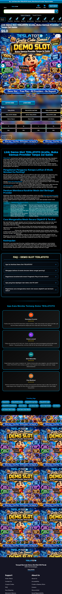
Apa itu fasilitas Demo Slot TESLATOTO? (18, 264)
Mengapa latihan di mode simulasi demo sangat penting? (25, 270)
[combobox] (29, 11)
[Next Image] (59, 65)
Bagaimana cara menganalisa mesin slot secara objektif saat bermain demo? (29, 289)
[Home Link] (15, 7)
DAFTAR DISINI (9, 103)
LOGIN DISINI (27, 103)
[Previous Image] (3, 65)
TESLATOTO (6, 158)
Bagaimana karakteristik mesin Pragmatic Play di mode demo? (27, 276)
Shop (5, 7)
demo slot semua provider (50, 195)
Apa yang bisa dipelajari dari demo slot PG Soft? (21, 283)
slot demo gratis (8, 185)
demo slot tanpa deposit (15, 181)
